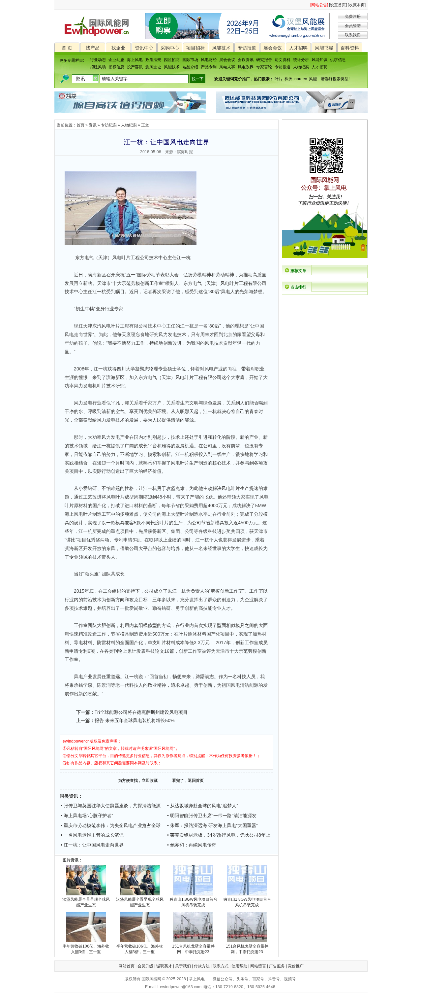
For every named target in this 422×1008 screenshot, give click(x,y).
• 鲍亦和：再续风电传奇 (191, 845)
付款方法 (202, 966)
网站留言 (258, 966)
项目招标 (195, 48)
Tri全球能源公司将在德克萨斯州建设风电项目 (141, 712)
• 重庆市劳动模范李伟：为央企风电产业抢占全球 (111, 825)
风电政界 (246, 67)
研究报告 (264, 59)
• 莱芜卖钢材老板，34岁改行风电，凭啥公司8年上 (218, 835)
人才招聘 (298, 48)
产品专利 (209, 67)
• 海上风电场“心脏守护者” (87, 815)
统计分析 (301, 59)
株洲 (288, 79)
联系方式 (220, 966)
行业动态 (98, 59)
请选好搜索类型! (335, 79)
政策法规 (153, 59)
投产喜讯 (135, 67)
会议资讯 (246, 59)
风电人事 (227, 67)
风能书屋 (324, 48)
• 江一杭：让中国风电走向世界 (92, 845)
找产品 (93, 48)
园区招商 (172, 59)
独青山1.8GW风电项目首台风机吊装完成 (193, 902)
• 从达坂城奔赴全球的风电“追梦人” (202, 805)
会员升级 (145, 966)
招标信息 (116, 67)
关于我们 (183, 966)
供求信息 (338, 59)
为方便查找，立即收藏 (138, 780)
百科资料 (350, 48)
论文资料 (282, 59)
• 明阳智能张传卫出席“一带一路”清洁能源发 (211, 815)
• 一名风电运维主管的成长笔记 (92, 835)
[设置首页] (338, 5)
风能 (313, 79)
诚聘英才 (164, 966)
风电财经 (209, 59)
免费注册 (353, 16)
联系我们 (353, 35)
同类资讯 (69, 796)
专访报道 (247, 48)
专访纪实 (109, 125)
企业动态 (116, 59)
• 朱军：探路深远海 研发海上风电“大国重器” (212, 825)
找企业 (118, 48)
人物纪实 (301, 67)
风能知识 (319, 59)
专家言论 (264, 67)
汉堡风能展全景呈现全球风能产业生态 (86, 902)
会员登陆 (353, 25)
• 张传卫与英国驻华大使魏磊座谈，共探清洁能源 (111, 805)
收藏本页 (357, 5)
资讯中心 (144, 48)
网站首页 (127, 966)
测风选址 (153, 67)
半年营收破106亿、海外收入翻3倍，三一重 (86, 949)
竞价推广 (296, 966)
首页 (80, 125)
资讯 (93, 125)
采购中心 (170, 48)
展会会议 (272, 48)
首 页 (67, 48)
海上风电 (135, 59)
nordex (300, 79)
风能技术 (221, 48)
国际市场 (190, 59)
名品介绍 (190, 67)
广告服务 (277, 966)
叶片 (279, 79)
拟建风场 (98, 67)
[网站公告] (319, 5)
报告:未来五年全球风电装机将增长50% (134, 720)
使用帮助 (239, 966)
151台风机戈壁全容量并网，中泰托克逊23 (193, 949)
